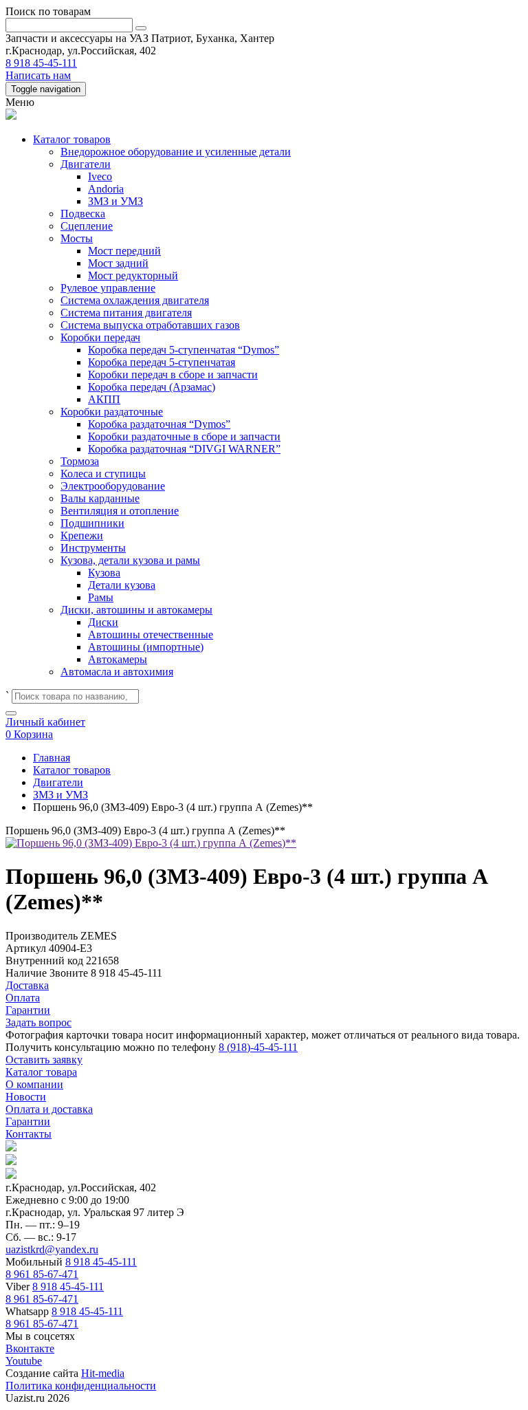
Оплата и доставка (49, 1109)
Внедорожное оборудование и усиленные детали (175, 152)
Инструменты (93, 548)
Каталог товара (41, 1072)
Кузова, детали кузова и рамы (130, 560)
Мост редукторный (133, 275)
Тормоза (79, 461)
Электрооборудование (112, 486)
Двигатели (85, 164)
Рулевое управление (107, 288)
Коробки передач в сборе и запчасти (173, 374)
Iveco (100, 176)
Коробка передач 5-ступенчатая (161, 362)
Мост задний (118, 263)
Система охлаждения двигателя (134, 300)
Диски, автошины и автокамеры (136, 610)
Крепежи (81, 535)
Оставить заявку (44, 1059)
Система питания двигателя (126, 312)
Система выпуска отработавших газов (150, 325)
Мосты (76, 238)
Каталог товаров (72, 139)
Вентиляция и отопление (119, 511)
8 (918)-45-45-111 (258, 1047)
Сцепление (86, 226)
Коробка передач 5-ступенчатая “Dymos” (183, 350)
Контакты (29, 1134)
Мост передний (124, 251)
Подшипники (92, 523)
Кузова (104, 572)
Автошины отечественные (150, 634)
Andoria (106, 189)
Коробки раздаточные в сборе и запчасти (184, 436)
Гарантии (28, 1121)
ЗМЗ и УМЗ (115, 201)
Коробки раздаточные (111, 411)
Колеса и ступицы (103, 473)
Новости (26, 1097)
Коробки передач (100, 337)
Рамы (100, 597)
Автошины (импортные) (146, 647)
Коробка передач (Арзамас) (151, 387)
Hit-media (102, 1373)
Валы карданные (100, 498)
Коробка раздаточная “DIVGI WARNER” (184, 449)
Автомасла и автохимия (116, 671)
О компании (34, 1084)
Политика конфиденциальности (81, 1385)
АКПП (104, 399)
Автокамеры (117, 659)
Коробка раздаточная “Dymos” (159, 424)
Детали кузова (121, 585)
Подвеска (82, 213)
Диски (103, 622)
